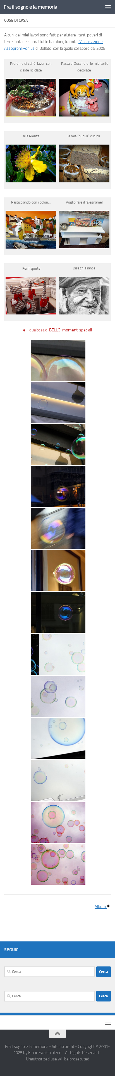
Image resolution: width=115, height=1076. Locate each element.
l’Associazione (90, 41)
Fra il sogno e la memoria (31, 7)
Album (101, 906)
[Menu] (108, 7)
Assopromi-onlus (19, 48)
